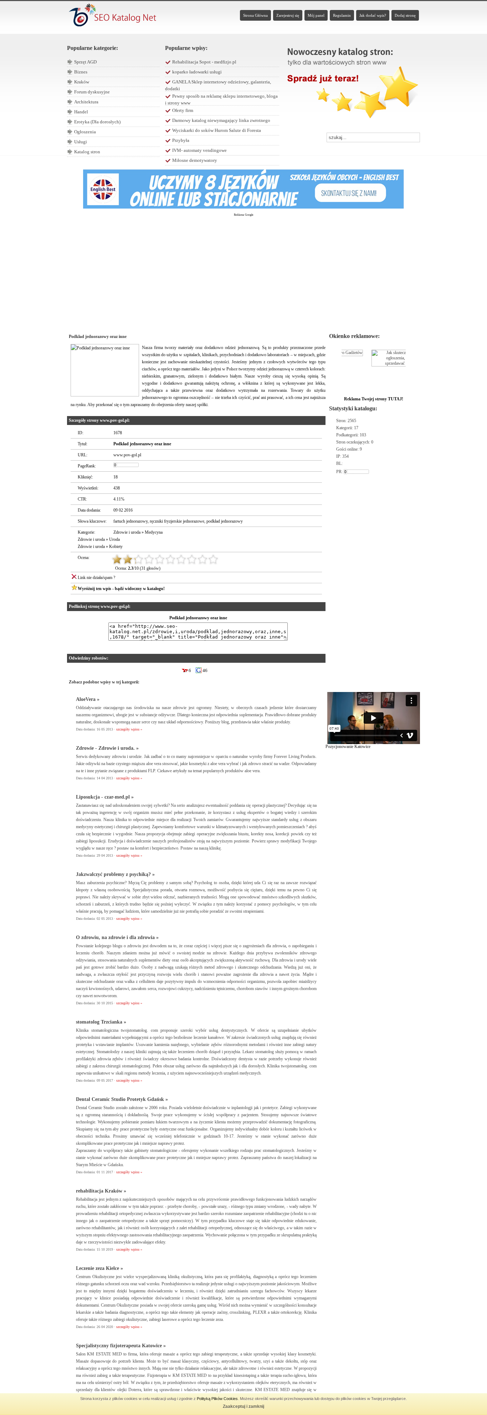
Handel (81, 111)
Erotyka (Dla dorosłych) (97, 121)
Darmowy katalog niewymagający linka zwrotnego (221, 120)
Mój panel (316, 15)
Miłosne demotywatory (194, 160)
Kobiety (116, 546)
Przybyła (180, 140)
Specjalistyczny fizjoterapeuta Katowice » (121, 1345)
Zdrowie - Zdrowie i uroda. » (107, 748)
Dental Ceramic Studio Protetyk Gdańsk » (122, 1099)
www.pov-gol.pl (127, 454)
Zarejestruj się (287, 15)
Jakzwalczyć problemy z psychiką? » (115, 874)
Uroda (114, 539)
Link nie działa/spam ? (96, 577)
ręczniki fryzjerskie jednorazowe (177, 521)
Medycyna (154, 532)
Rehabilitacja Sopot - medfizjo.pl (204, 62)
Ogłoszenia (85, 131)
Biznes (80, 72)
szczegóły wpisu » (129, 729)
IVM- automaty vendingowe (199, 150)
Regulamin (342, 15)
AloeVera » (87, 699)
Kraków (81, 81)
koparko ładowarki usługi (197, 72)
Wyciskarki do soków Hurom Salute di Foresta (216, 130)
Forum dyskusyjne (92, 91)
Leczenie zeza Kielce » (99, 1268)
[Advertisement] (243, 271)
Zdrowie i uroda (126, 532)
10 (213, 559)
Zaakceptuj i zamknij (243, 1406)
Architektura (86, 101)
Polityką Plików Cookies (217, 1398)
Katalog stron (87, 151)
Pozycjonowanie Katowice (347, 746)
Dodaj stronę (405, 15)
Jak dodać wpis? (372, 15)
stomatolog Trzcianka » (101, 1022)
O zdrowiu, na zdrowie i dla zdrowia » (117, 937)
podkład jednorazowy (224, 521)
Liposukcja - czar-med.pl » (105, 797)
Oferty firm (182, 110)
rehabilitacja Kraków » (101, 1191)
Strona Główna (255, 15)
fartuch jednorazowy (130, 521)
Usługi (80, 141)
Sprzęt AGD (85, 62)
